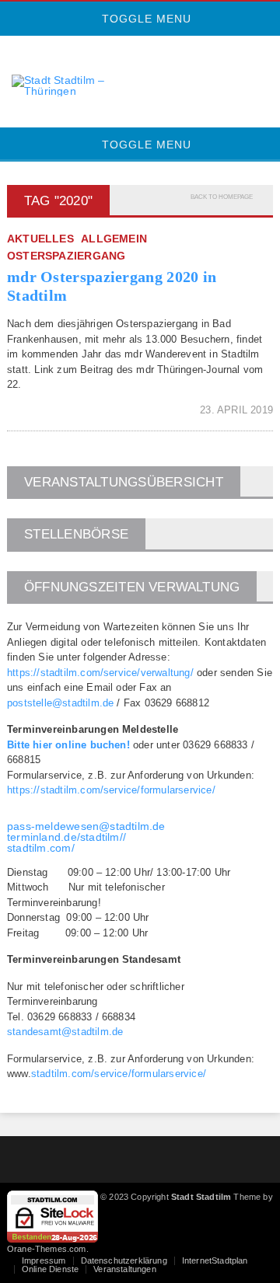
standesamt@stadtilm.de (65, 1031)
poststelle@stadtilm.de (60, 703)
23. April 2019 (236, 410)
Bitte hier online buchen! (68, 745)
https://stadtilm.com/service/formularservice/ (111, 790)
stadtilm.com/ (41, 848)
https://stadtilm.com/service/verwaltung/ (100, 672)
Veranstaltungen (124, 1269)
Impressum (44, 1260)
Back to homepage (222, 196)
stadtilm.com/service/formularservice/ (118, 1073)
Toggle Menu (144, 18)
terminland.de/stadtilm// (66, 837)
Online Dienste (50, 1269)
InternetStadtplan (215, 1260)
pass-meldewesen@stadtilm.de (86, 826)
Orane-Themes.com (46, 1248)
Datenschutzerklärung (124, 1260)
